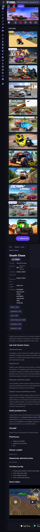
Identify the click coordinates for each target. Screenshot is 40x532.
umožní (29, 422)
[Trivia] (2, 79)
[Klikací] (2, 54)
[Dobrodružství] (2, 44)
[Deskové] (2, 41)
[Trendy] (2, 18)
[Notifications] (14, 6)
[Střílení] (2, 76)
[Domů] (2, 8)
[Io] (2, 47)
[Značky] (2, 83)
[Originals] (2, 24)
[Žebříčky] (2, 30)
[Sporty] (2, 69)
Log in (21, 6)
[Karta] (2, 50)
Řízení (17, 247)
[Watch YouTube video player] (33, 502)
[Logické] (2, 57)
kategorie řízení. (27, 417)
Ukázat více (24, 238)
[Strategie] (2, 72)
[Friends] (3, 6)
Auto (22, 247)
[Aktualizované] (2, 21)
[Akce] (2, 35)
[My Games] (8, 6)
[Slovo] (2, 66)
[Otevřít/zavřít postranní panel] (3, 2)
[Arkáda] (2, 38)
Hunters (21, 422)
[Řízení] (2, 60)
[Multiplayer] (2, 27)
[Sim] (2, 63)
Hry (10, 247)
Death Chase (14, 250)
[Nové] (2, 14)
